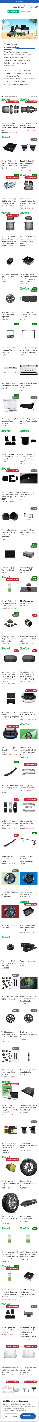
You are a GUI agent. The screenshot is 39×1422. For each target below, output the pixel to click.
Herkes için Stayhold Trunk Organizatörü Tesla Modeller (28, 999)
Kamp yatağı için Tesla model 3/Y (26, 569)
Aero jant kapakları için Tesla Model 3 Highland (9, 314)
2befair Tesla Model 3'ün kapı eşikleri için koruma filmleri (10, 603)
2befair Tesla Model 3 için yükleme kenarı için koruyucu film (28, 1254)
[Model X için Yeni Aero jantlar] (10, 912)
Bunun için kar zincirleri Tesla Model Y (28, 1183)
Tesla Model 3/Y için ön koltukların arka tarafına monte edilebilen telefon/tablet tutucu (28, 1332)
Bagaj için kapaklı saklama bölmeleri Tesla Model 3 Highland (27, 164)
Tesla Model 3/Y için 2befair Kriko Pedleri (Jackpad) (10, 963)
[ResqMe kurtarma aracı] (29, 947)
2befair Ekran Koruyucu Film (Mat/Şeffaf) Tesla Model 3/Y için (28, 751)
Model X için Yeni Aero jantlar (8, 926)
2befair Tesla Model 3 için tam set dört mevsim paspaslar (28, 125)
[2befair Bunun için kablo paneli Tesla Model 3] (29, 912)
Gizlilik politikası (20, 1411)
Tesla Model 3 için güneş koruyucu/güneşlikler (10, 714)
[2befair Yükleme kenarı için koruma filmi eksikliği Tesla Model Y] (10, 1276)
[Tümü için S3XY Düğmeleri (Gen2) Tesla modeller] (10, 623)
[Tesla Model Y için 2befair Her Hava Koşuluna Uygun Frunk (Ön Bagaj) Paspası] (10, 658)
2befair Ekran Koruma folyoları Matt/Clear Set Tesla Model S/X (10, 1108)
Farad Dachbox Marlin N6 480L (26, 1218)
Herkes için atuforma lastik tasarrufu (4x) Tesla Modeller (28, 1107)
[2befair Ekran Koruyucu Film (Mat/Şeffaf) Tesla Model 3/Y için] (29, 734)
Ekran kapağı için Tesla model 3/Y (8, 569)
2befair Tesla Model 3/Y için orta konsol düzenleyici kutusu (9, 163)
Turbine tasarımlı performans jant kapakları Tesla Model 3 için (10, 1035)
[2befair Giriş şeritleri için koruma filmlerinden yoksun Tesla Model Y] (10, 1238)
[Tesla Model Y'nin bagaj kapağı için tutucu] (29, 478)
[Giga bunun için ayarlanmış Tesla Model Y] (10, 1056)
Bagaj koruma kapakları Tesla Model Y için (10, 859)
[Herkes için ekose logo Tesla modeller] (29, 516)
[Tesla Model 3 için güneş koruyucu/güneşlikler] (10, 698)
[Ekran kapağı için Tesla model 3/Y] (10, 554)
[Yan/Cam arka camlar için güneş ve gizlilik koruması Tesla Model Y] (10, 1390)
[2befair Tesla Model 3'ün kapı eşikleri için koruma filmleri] (10, 587)
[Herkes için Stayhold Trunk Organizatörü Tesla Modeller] (29, 983)
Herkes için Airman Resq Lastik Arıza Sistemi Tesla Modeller (9, 1146)
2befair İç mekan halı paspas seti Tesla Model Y (10, 1330)
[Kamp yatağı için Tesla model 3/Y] (29, 554)
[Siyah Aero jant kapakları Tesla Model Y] (29, 1018)
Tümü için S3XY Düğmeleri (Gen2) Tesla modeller (9, 639)
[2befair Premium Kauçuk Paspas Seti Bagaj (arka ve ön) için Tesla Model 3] (10, 223)
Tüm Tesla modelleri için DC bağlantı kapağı (10, 276)
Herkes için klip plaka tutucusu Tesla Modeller (10, 421)
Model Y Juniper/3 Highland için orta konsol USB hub (9, 201)
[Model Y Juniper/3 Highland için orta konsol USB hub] (10, 185)
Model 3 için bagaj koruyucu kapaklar (27, 787)
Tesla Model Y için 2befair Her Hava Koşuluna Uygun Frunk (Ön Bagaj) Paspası (9, 676)
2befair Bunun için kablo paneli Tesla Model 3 (27, 927)
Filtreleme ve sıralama (10, 96)
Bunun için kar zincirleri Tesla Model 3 (10, 1219)
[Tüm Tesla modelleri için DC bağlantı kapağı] (10, 261)
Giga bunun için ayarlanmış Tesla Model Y (8, 1072)
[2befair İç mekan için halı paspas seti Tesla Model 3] (10, 441)
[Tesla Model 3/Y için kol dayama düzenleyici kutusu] (29, 1276)
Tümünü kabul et (27, 1416)
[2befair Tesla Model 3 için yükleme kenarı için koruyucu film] (29, 1238)
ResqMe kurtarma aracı (27, 962)
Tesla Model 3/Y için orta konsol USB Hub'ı (10, 384)
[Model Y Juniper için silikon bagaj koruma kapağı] (10, 772)
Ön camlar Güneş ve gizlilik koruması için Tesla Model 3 (10, 1370)
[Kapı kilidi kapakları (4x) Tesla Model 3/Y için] (29, 623)
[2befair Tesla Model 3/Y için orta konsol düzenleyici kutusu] (10, 147)
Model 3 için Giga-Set (10, 996)
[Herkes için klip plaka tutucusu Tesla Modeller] (10, 405)
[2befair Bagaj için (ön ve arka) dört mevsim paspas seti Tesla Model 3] (29, 223)
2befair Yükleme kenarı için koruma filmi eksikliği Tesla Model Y (9, 1293)
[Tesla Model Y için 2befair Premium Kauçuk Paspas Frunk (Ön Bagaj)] (29, 658)
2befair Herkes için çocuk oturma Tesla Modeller (28, 314)
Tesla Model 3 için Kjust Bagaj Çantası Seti (10, 750)
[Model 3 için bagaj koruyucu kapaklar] (29, 772)
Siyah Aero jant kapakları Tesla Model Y (28, 1034)
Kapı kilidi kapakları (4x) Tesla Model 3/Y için (28, 639)
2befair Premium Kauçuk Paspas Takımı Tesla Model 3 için (10, 126)
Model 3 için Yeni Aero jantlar (10, 893)
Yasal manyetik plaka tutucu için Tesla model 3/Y (28, 385)
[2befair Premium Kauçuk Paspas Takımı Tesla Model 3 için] (10, 109)
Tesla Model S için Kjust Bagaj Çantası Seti (28, 714)
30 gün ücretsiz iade (20, 1)
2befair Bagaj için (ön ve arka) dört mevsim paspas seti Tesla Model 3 (28, 240)
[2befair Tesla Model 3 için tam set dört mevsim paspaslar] (29, 109)
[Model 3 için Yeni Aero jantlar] (10, 878)
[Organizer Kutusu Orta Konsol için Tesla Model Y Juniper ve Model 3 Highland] (29, 261)
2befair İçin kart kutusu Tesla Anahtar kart (10, 1183)
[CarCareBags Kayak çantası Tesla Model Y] (29, 405)
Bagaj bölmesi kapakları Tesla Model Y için (28, 1145)
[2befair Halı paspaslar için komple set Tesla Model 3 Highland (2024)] (10, 478)
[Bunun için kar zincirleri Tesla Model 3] (10, 1203)
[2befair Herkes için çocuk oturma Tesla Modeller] (29, 298)
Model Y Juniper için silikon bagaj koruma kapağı (10, 788)
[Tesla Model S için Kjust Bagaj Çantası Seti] (29, 698)
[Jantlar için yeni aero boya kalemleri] (29, 1056)
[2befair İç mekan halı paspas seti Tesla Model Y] (10, 1314)
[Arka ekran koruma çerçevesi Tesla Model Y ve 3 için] (10, 334)
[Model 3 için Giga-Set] (10, 983)
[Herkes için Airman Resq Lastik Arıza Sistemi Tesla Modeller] (10, 1129)
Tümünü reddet (11, 1416)
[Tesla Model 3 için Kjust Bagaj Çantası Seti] (10, 734)
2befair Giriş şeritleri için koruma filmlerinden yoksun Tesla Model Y (10, 1255)
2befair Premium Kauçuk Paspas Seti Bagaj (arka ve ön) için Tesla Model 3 (10, 240)
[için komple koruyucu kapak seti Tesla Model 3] (29, 807)
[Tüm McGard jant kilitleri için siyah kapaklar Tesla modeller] (10, 516)
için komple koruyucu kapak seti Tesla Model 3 (29, 823)
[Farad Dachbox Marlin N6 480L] (29, 1203)
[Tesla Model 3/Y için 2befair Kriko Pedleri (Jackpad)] (10, 947)
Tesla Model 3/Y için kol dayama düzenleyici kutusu (27, 1292)
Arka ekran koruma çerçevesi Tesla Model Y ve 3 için (10, 350)
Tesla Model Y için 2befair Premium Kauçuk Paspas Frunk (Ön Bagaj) (27, 675)
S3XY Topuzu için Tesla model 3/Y (26, 602)
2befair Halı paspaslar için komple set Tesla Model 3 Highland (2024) (10, 495)
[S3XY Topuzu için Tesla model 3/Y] (29, 587)
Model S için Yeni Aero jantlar (26, 893)
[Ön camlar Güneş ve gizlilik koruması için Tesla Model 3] (10, 1354)
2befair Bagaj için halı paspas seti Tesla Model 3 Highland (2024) (28, 457)
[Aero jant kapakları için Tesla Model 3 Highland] (10, 298)
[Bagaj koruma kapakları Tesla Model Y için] (10, 843)
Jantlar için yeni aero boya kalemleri (28, 1071)
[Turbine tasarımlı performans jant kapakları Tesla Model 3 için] (10, 1018)
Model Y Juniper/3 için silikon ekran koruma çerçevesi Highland (29, 350)
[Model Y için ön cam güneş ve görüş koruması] (29, 1354)
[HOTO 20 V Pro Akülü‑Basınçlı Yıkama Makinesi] (29, 843)
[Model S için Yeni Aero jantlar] (29, 878)
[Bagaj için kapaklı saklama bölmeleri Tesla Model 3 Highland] (29, 147)
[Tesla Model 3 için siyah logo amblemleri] (29, 1390)
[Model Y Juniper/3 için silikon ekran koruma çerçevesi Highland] (29, 334)
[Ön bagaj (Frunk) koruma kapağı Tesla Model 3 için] (10, 807)
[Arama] (31, 7)
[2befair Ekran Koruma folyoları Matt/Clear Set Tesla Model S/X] (10, 1092)
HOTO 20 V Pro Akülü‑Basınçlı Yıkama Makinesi (27, 859)
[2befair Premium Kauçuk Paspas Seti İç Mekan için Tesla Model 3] (29, 185)
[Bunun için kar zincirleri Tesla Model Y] (29, 1167)
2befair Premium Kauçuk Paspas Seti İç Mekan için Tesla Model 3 (28, 202)
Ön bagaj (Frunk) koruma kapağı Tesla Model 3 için (10, 823)
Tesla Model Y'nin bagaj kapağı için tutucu (27, 494)
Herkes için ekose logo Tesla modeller (28, 531)
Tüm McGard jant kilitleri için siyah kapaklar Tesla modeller (9, 533)
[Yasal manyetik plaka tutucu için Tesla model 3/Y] (29, 370)
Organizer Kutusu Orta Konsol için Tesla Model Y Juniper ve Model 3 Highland (28, 277)
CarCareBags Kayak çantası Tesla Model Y (28, 420)
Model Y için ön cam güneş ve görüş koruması (28, 1370)
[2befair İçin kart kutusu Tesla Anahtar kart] (10, 1167)
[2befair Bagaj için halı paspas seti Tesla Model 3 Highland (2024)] (29, 441)
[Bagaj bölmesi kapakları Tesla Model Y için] (29, 1129)
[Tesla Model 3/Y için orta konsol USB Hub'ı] (10, 370)
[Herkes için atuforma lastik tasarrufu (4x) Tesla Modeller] (29, 1092)
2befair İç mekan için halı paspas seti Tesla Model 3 (10, 456)
